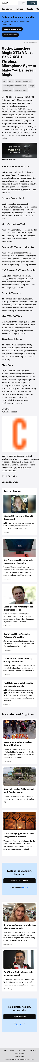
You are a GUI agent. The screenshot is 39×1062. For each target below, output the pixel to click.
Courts (29, 8)
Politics (19, 8)
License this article (10, 482)
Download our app (10, 35)
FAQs (18, 1050)
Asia (4, 81)
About (24, 1050)
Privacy (12, 1050)
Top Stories (7, 8)
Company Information (23, 81)
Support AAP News (19, 1016)
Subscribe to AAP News (12, 29)
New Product (7, 90)
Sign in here (25, 887)
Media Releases (19, 1053)
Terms (5, 1050)
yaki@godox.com (9, 412)
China (11, 81)
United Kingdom (21, 90)
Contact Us (32, 1050)
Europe (31, 86)
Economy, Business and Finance (14, 86)
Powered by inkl (19, 1056)
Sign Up (32, 3)
